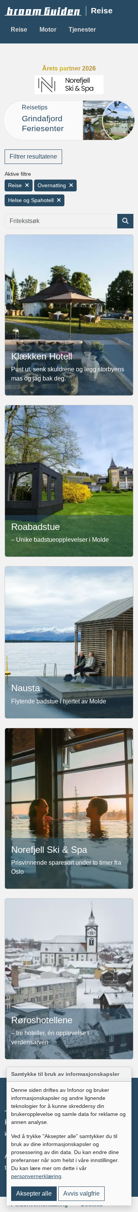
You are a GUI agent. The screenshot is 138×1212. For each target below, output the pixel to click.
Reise (19, 29)
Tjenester (82, 29)
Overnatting (52, 185)
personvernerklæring (36, 1176)
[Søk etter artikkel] (125, 221)
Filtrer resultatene (33, 156)
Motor (47, 29)
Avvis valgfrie (81, 1193)
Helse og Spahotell (31, 200)
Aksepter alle (34, 1193)
